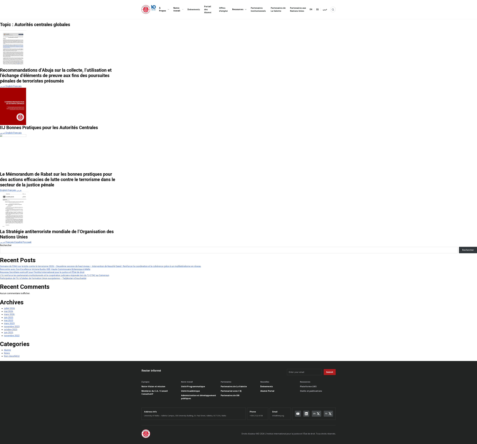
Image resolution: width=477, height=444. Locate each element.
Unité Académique (190, 391)
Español (18, 242)
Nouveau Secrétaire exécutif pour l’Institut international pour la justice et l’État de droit (42, 272)
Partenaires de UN (230, 395)
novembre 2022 (12, 335)
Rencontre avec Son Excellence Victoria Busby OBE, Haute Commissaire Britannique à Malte (45, 269)
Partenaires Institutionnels (258, 9)
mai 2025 (8, 320)
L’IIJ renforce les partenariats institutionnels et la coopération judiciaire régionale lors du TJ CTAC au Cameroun (54, 275)
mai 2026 (8, 311)
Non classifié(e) (12, 356)
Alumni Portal (267, 391)
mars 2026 (9, 314)
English (9, 86)
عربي (3, 86)
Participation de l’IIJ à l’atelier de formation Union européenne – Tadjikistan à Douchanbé (43, 278)
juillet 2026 (9, 308)
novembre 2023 (12, 326)
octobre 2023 (10, 329)
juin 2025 (8, 317)
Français (17, 86)
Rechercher (6, 245)
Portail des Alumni (207, 9)
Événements (194, 9)
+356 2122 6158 (256, 415)
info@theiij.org (278, 415)
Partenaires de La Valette (278, 9)
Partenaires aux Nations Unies (298, 9)
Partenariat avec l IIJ (231, 391)
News (7, 353)
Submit (329, 372)
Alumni (7, 350)
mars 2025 (9, 323)
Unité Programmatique (193, 386)
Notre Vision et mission (153, 386)
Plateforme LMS (308, 386)
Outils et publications (311, 391)
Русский (27, 242)
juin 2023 (8, 332)
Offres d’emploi (223, 9)
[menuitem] (311, 9)
